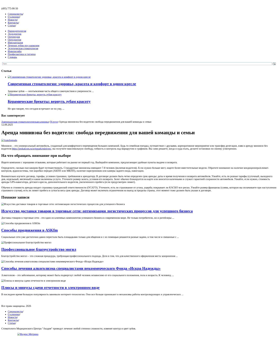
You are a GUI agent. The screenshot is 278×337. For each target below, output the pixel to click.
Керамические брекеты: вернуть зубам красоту (49, 101)
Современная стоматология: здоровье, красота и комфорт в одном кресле (72, 84)
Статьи (11, 25)
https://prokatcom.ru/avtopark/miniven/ (31, 148)
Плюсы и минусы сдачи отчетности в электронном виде (50, 287)
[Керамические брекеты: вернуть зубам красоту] (35, 94)
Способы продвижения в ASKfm (29, 230)
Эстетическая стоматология (23, 48)
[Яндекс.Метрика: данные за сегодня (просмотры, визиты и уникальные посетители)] (27, 334)
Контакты (13, 22)
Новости (12, 19)
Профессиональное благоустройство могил (38, 249)
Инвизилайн (15, 51)
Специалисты (15, 14)
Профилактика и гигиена (22, 54)
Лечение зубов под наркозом (23, 45)
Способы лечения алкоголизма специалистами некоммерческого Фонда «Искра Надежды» (81, 268)
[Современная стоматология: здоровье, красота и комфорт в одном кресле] (49, 77)
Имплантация (15, 42)
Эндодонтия (14, 34)
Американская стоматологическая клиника (25, 121)
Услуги (54, 121)
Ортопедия (14, 36)
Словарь (12, 57)
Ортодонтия (14, 39)
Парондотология (17, 31)
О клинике (14, 16)
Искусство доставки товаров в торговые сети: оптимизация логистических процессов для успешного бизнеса (97, 211)
